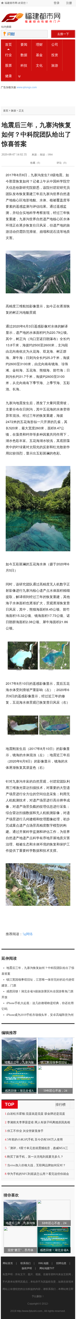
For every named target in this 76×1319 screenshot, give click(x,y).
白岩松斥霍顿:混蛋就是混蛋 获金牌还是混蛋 (36, 1113)
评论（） (62, 162)
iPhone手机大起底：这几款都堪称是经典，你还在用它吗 (37, 1006)
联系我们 (25, 1263)
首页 (8, 44)
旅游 (54, 65)
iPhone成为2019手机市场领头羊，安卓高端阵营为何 (40, 1014)
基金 (39, 55)
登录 (57, 3)
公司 (54, 44)
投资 (54, 55)
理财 (39, 44)
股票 (8, 65)
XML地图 (43, 1263)
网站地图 (44, 1268)
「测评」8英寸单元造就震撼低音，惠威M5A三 (37, 1148)
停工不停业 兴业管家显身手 (25, 1131)
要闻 (23, 44)
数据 (23, 55)
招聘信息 (61, 1263)
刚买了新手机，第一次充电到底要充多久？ (35, 1156)
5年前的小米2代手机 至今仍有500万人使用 (35, 1139)
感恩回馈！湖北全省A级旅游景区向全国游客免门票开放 (37, 994)
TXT (52, 1268)
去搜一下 (63, 34)
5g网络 (28, 934)
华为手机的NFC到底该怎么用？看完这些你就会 (38, 1173)
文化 (39, 65)
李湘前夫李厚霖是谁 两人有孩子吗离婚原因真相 (38, 1122)
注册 (69, 3)
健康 (8, 76)
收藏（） (36, 162)
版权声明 (27, 1268)
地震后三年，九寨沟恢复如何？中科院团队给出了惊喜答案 (37, 970)
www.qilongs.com (27, 87)
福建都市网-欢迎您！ (16, 2)
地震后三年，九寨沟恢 (19, 1062)
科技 (23, 65)
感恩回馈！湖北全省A (19, 1090)
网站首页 (8, 1263)
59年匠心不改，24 (55, 1090)
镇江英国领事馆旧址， (55, 1062)
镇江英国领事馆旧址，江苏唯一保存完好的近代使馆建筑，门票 (37, 982)
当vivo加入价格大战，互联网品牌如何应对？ (36, 1165)
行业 (8, 55)
